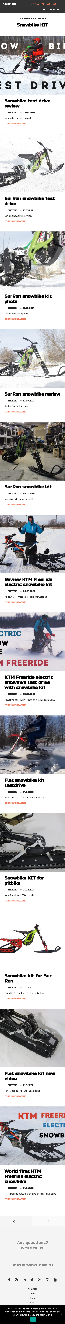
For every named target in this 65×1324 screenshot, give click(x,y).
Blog (32, 1297)
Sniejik (12, 112)
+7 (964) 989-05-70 (43, 4)
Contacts (32, 1288)
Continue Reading (15, 123)
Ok (33, 1319)
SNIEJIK (9, 4)
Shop (32, 1293)
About (33, 1302)
